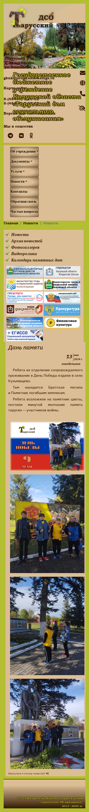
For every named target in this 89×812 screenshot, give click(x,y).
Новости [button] (17, 182)
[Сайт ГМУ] (62, 297)
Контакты (18, 192)
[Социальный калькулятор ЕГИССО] (24, 335)
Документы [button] (20, 162)
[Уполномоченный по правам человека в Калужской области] (24, 323)
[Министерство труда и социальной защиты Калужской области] (62, 284)
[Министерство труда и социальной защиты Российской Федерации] (24, 284)
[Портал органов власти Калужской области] (24, 272)
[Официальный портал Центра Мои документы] (24, 310)
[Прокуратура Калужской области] (62, 310)
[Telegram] (9, 136)
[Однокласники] (30, 136)
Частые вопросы (24, 212)
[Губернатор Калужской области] (62, 272)
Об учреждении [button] (23, 152)
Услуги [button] (16, 172)
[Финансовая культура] (62, 323)
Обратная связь (23, 202)
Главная (11, 223)
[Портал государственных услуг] (24, 297)
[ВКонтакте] (20, 136)
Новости (30, 223)
